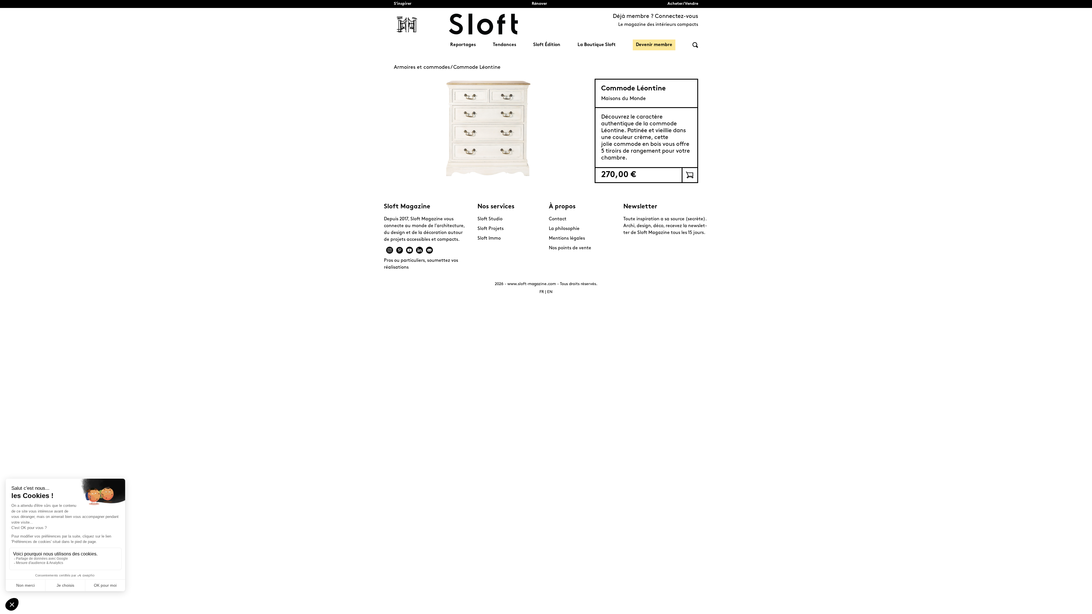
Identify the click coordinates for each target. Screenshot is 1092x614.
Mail (429, 250)
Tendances (504, 45)
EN (550, 292)
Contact (557, 219)
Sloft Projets (490, 229)
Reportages (463, 45)
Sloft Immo (489, 238)
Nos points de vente (570, 248)
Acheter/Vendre (682, 4)
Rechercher (695, 45)
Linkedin (419, 250)
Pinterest (399, 250)
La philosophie (564, 229)
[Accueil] (483, 24)
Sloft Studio (489, 219)
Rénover (539, 4)
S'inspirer (402, 4)
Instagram (389, 250)
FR (541, 292)
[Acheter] (689, 175)
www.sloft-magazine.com (531, 284)
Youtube (409, 250)
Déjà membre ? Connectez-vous (655, 16)
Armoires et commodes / (423, 67)
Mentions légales (567, 238)
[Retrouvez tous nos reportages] (407, 24)
